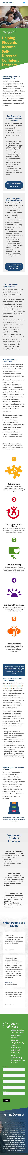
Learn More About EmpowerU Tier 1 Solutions (14, 185)
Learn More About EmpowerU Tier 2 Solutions (14, 266)
